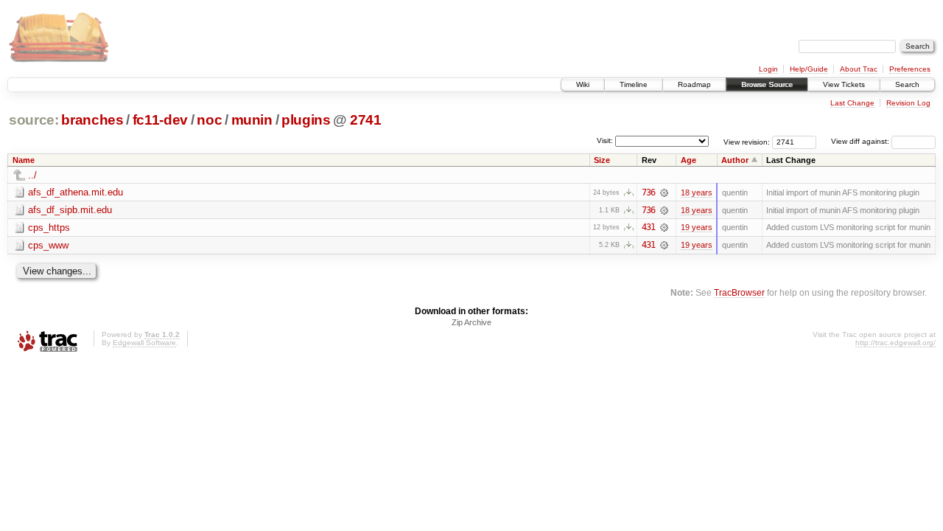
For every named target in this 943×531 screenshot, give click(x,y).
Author (735, 160)
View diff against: (861, 141)
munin (252, 120)
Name (24, 160)
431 (648, 227)
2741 (366, 120)
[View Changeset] (664, 192)
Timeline (634, 84)
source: (34, 120)
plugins (306, 120)
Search (907, 84)
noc (209, 120)
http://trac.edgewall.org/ (895, 343)
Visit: (605, 140)
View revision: (746, 141)
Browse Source (767, 84)
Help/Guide (809, 69)
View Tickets (844, 84)
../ (32, 175)
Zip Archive (471, 322)
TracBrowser (739, 292)
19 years (696, 227)
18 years (696, 192)
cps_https (49, 227)
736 (648, 192)
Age (688, 160)
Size (602, 160)
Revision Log (908, 103)
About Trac (858, 69)
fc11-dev (160, 120)
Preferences (909, 69)
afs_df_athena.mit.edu (75, 192)
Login (768, 69)
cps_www (48, 245)
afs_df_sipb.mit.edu (70, 209)
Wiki (582, 84)
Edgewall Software (144, 343)
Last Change (852, 103)
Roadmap (694, 84)
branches (92, 120)
